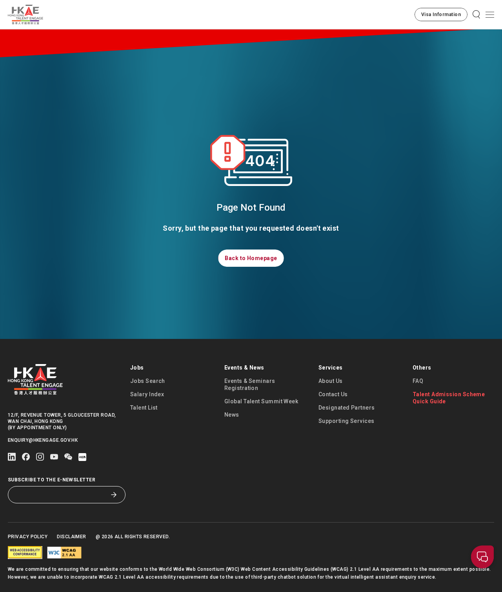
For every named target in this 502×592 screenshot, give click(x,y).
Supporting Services (346, 421)
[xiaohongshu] (82, 457)
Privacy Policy (27, 536)
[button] (441, 14)
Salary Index (147, 394)
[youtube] (54, 457)
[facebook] (26, 457)
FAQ (418, 381)
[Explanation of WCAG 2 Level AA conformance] (64, 552)
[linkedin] (12, 457)
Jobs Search (147, 381)
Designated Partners (346, 407)
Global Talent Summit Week (261, 401)
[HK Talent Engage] (25, 14)
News (231, 415)
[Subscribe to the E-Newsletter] (113, 494)
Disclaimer (71, 536)
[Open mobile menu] (490, 14)
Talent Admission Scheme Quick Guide (449, 397)
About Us (330, 381)
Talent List (144, 407)
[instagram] (40, 457)
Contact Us (333, 394)
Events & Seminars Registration (249, 384)
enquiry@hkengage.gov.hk (43, 440)
